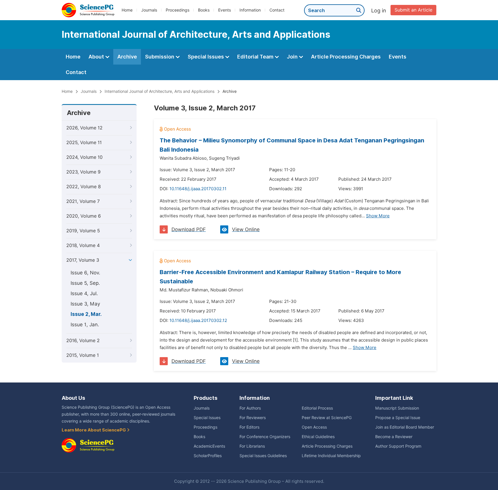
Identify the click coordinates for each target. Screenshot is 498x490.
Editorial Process (317, 408)
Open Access (314, 427)
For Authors (250, 408)
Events (224, 10)
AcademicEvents (209, 446)
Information (250, 10)
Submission (160, 57)
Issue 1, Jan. (85, 324)
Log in (378, 10)
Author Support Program (398, 446)
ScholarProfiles (208, 455)
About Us (73, 398)
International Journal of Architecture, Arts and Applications (159, 91)
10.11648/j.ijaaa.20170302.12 (198, 320)
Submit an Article (413, 10)
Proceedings (177, 10)
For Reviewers (252, 417)
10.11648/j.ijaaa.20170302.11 (198, 188)
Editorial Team (256, 57)
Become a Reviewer (393, 436)
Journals (149, 10)
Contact (276, 10)
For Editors (249, 427)
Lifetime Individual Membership (331, 455)
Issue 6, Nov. (85, 273)
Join (293, 57)
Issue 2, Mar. (86, 314)
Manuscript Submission (397, 408)
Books (204, 10)
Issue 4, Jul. (84, 293)
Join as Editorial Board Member (404, 427)
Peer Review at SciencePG (327, 417)
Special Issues (206, 57)
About (96, 57)
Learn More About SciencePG (94, 430)
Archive (127, 57)
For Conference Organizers (264, 436)
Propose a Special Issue (397, 417)
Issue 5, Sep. (85, 283)
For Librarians (252, 446)
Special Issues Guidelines (263, 455)
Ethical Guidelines (318, 436)
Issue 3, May (85, 304)
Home (127, 10)
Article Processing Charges (346, 57)
